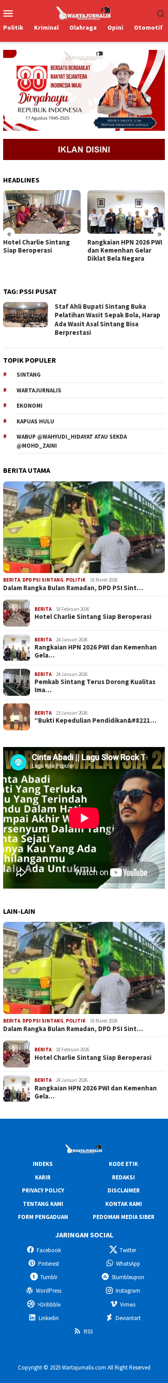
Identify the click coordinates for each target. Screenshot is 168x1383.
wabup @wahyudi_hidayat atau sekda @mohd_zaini (72, 441)
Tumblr (48, 1277)
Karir (43, 1177)
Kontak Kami (123, 1204)
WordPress (48, 1290)
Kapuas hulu (35, 421)
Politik (76, 580)
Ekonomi (30, 405)
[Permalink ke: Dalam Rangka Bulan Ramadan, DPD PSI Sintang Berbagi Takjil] (84, 527)
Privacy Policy (43, 1190)
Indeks (43, 1164)
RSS (88, 1331)
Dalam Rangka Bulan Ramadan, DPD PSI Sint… (73, 588)
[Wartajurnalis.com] (84, 12)
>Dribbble (48, 1304)
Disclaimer (124, 1190)
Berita (11, 580)
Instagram (128, 1290)
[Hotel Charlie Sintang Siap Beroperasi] (42, 212)
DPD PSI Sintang (43, 580)
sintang (29, 374)
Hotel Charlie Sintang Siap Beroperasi (36, 246)
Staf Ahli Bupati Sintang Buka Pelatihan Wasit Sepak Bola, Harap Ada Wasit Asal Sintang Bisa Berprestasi (107, 319)
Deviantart (128, 1318)
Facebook (49, 1250)
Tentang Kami (43, 1204)
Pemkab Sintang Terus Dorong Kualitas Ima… (94, 686)
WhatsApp (128, 1263)
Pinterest (48, 1263)
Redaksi (123, 1177)
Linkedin (49, 1318)
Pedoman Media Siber (124, 1217)
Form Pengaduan (43, 1217)
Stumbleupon (128, 1277)
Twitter (128, 1250)
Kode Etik (123, 1164)
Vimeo (128, 1304)
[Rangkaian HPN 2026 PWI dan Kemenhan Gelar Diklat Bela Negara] (126, 212)
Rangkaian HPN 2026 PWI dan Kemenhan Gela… (95, 651)
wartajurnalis (39, 390)
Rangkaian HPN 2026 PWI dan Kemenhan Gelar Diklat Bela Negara (124, 250)
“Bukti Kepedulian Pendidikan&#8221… (95, 720)
